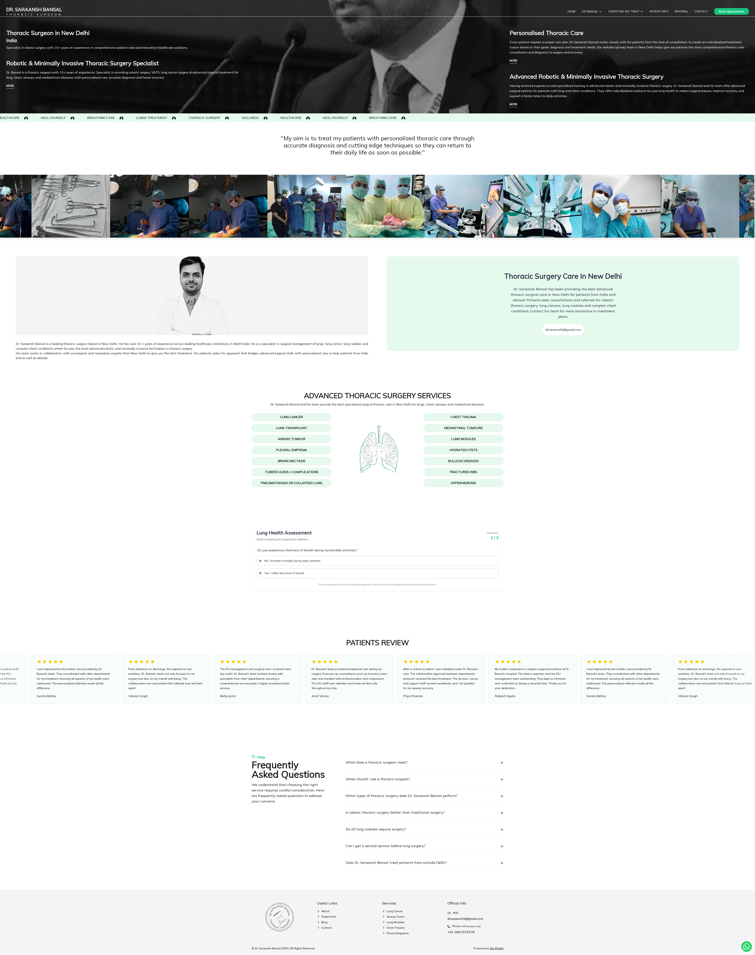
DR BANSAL (590, 11)
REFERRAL (681, 11)
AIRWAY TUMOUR (291, 439)
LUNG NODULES (463, 439)
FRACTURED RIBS (463, 472)
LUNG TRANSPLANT (291, 428)
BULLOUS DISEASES (463, 461)
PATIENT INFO (659, 11)
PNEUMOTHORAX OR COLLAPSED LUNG (291, 483)
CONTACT (701, 11)
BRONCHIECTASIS (291, 461)
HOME (572, 11)
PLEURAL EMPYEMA (291, 450)
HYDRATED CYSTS (463, 450)
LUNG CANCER (291, 417)
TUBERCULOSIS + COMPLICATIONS (291, 472)
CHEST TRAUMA (463, 417)
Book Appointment (731, 11)
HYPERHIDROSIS (463, 483)
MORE (10, 85)
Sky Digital (496, 948)
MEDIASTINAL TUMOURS (463, 428)
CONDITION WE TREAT (623, 11)
